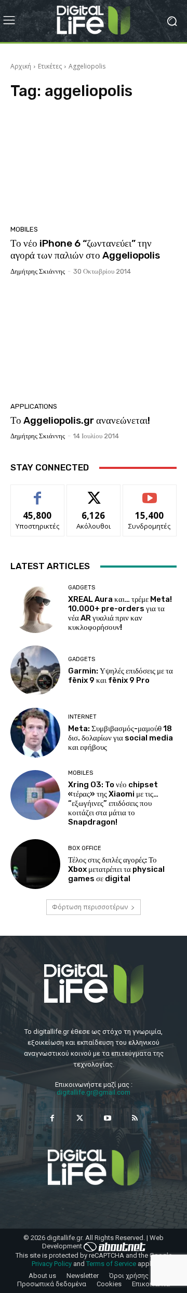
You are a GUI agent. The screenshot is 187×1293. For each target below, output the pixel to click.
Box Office (84, 848)
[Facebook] (52, 1118)
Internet (82, 717)
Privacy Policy (52, 1264)
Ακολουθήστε (93, 492)
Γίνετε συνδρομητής (149, 496)
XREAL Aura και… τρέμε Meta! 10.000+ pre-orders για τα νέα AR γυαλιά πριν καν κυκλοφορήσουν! (120, 613)
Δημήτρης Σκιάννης (37, 271)
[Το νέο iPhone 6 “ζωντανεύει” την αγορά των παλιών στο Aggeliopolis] (93, 166)
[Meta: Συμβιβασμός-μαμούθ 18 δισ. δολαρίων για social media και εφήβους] (35, 733)
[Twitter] (80, 1118)
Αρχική (20, 66)
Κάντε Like (37, 492)
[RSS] (135, 1118)
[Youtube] (107, 1118)
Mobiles (24, 229)
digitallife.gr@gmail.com (93, 1092)
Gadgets (81, 587)
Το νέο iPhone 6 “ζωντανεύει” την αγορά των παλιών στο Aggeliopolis (85, 249)
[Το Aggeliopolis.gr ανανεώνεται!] (93, 343)
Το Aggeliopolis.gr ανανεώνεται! (80, 420)
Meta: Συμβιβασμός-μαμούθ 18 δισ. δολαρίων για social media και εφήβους (120, 738)
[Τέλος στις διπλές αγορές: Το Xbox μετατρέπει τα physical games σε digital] (35, 864)
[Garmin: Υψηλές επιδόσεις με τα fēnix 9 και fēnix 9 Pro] (35, 670)
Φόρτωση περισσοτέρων (90, 907)
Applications (33, 406)
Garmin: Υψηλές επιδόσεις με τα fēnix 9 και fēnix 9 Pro (120, 675)
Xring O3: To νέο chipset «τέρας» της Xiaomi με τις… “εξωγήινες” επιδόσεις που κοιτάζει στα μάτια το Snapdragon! (113, 803)
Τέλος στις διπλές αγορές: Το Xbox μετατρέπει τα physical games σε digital (116, 869)
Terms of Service (111, 1264)
